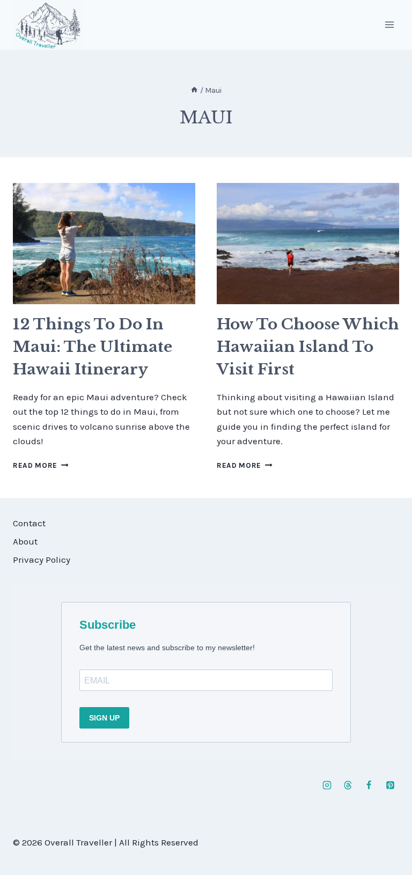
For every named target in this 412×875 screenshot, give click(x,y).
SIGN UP (104, 718)
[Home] (194, 90)
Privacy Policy (41, 559)
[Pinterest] (390, 785)
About (25, 541)
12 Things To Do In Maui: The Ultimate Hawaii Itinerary (92, 347)
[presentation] (104, 244)
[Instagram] (327, 785)
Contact (29, 523)
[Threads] (348, 785)
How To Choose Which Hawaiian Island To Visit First (308, 347)
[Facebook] (369, 785)
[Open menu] (389, 25)
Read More (41, 465)
